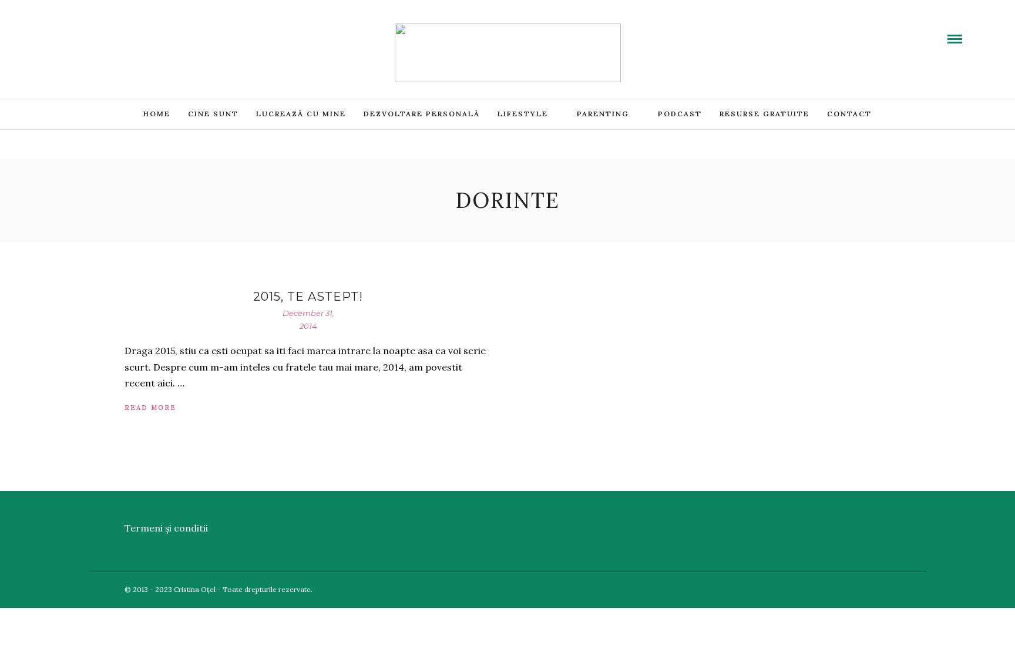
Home (156, 113)
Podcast (680, 113)
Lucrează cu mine (301, 113)
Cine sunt (213, 113)
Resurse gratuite (764, 113)
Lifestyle (523, 113)
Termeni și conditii (166, 528)
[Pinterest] (113, 31)
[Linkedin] (99, 31)
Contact (849, 113)
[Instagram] (127, 31)
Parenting (603, 113)
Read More (150, 407)
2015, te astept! (308, 297)
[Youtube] (85, 31)
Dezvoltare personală (422, 113)
